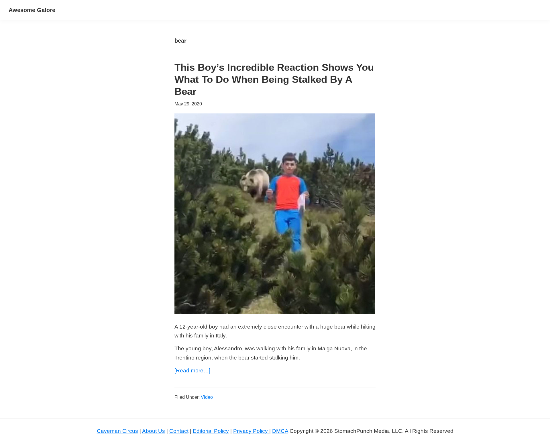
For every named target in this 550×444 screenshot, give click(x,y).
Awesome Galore (32, 10)
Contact (178, 431)
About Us (153, 431)
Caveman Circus (117, 431)
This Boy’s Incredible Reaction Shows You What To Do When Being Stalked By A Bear (274, 79)
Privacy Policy (251, 431)
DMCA (280, 431)
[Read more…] (192, 371)
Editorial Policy (211, 431)
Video (207, 397)
